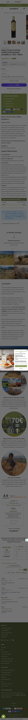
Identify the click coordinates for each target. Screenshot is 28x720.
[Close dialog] (27, 350)
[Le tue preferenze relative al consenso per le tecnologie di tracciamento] (26, 540)
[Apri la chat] (3, 717)
